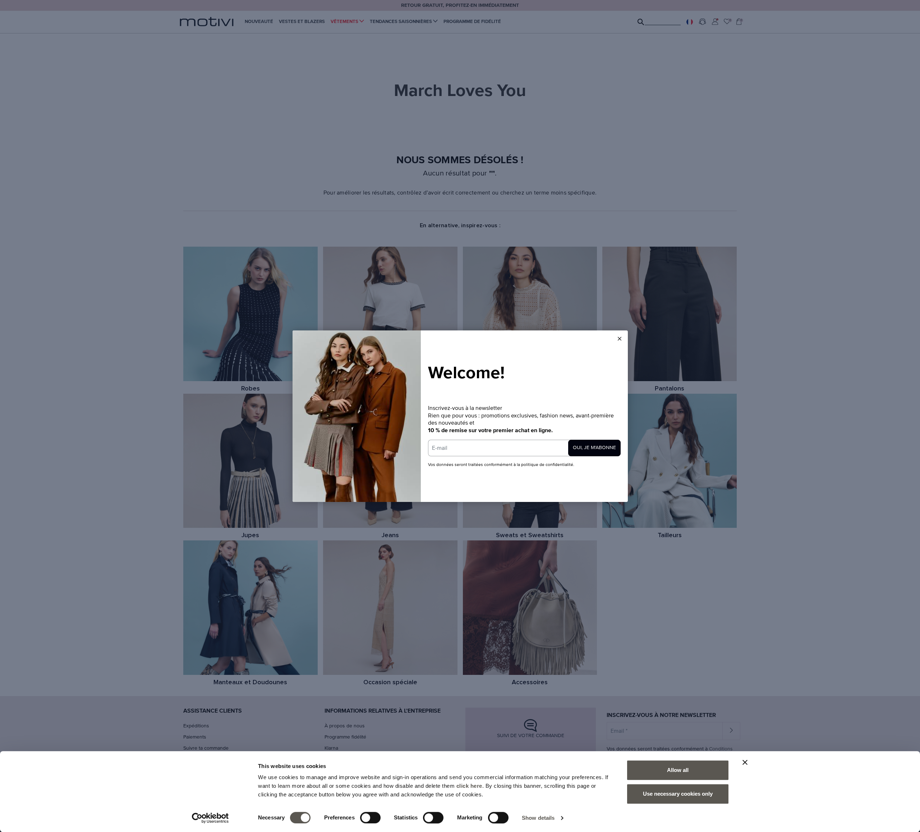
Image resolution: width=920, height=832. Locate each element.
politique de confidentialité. (547, 465)
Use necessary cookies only (678, 794)
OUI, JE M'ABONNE (594, 447)
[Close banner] (745, 762)
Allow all (678, 770)
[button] (619, 339)
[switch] (370, 817)
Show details (538, 818)
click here (469, 786)
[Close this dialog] (619, 339)
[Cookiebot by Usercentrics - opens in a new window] (210, 818)
